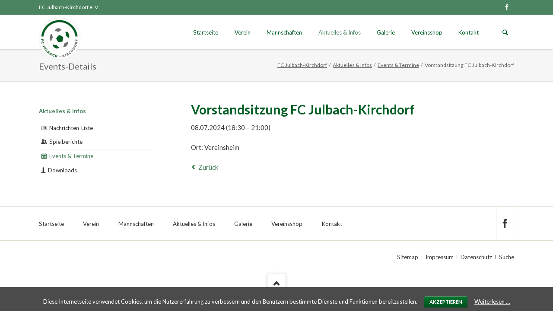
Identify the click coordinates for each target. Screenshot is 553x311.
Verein (243, 32)
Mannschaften (284, 32)
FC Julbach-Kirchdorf (302, 65)
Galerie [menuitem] (243, 223)
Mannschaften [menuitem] (136, 223)
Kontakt (468, 32)
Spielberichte (66, 141)
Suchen (505, 33)
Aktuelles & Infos (339, 32)
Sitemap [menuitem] (407, 257)
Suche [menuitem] (506, 257)
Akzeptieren (445, 302)
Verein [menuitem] (91, 223)
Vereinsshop (426, 32)
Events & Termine (398, 65)
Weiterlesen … (492, 301)
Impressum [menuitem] (440, 257)
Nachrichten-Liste (71, 127)
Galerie (386, 32)
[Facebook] (506, 7)
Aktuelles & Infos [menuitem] (194, 223)
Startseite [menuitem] (51, 223)
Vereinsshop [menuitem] (286, 223)
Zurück (208, 167)
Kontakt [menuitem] (332, 223)
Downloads (62, 170)
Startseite (205, 32)
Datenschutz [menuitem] (476, 257)
